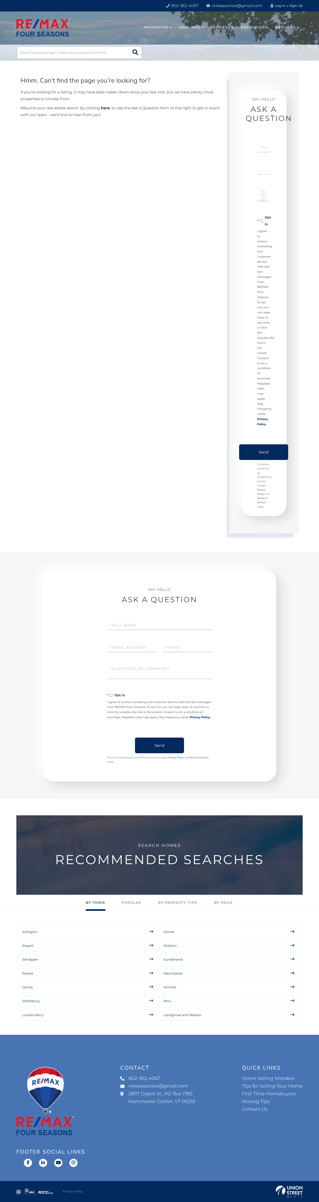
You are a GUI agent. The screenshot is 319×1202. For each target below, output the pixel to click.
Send (264, 452)
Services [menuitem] (220, 27)
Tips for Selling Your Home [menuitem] (272, 1086)
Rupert (28, 946)
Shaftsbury (31, 1001)
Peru (167, 1001)
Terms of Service (199, 757)
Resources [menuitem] (253, 27)
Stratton (170, 946)
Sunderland (173, 959)
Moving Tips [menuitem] (256, 1101)
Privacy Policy (200, 717)
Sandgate (30, 959)
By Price (223, 902)
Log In (279, 6)
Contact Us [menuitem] (254, 1109)
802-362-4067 (184, 6)
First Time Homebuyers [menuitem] (269, 1094)
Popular (131, 902)
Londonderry (32, 1015)
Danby (27, 987)
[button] (135, 52)
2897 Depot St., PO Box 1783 (161, 1097)
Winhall (169, 987)
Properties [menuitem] (156, 27)
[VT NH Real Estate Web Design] (289, 1191)
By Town (95, 902)
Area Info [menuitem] (190, 27)
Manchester (173, 973)
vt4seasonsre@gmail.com (236, 6)
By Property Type (177, 902)
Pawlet (27, 973)
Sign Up (296, 6)
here (105, 108)
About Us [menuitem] (285, 27)
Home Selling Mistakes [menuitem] (268, 1078)
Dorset (168, 932)
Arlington (30, 932)
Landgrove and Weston (182, 1015)
